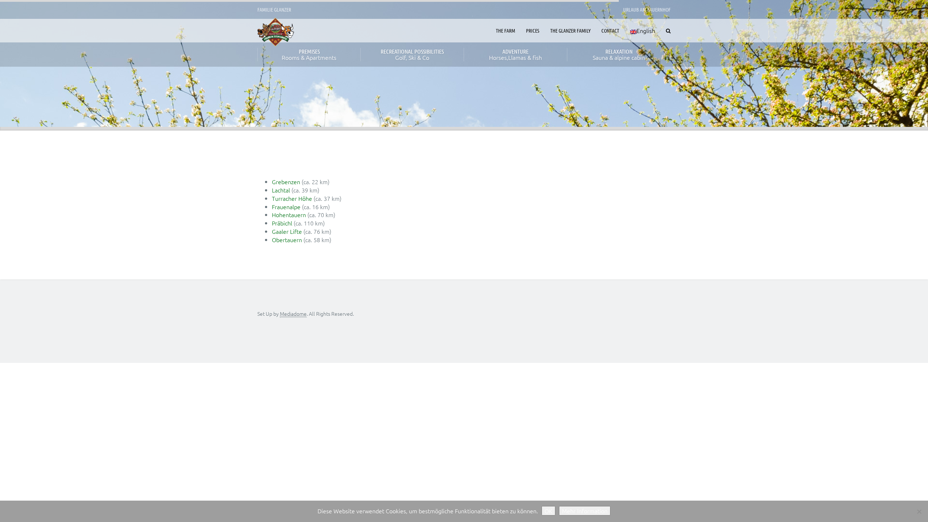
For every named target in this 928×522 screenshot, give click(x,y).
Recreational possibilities (412, 54)
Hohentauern (289, 215)
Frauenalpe (286, 207)
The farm (505, 30)
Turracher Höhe (292, 198)
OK (548, 511)
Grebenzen (286, 182)
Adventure (515, 54)
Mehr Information (585, 511)
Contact (610, 30)
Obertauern (287, 240)
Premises (309, 54)
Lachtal (281, 190)
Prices (532, 30)
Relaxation (619, 54)
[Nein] (919, 511)
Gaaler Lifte (287, 231)
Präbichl (282, 223)
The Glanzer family (570, 30)
